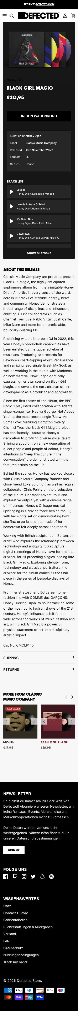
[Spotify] (51, 876)
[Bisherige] (6, 721)
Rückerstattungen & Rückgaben (28, 927)
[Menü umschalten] (4, 15)
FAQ (6, 941)
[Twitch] (14, 876)
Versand (9, 934)
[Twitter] (33, 876)
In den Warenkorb (39, 116)
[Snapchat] (42, 876)
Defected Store (29, 980)
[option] (39, 49)
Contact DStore (15, 913)
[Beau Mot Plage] (58, 722)
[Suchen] (13, 15)
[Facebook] (5, 876)
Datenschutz (13, 948)
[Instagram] (24, 876)
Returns (11, 669)
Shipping (11, 658)
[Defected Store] (39, 15)
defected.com (45, 4)
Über (7, 906)
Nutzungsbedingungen (21, 955)
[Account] (64, 15)
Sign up (14, 850)
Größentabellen (15, 920)
